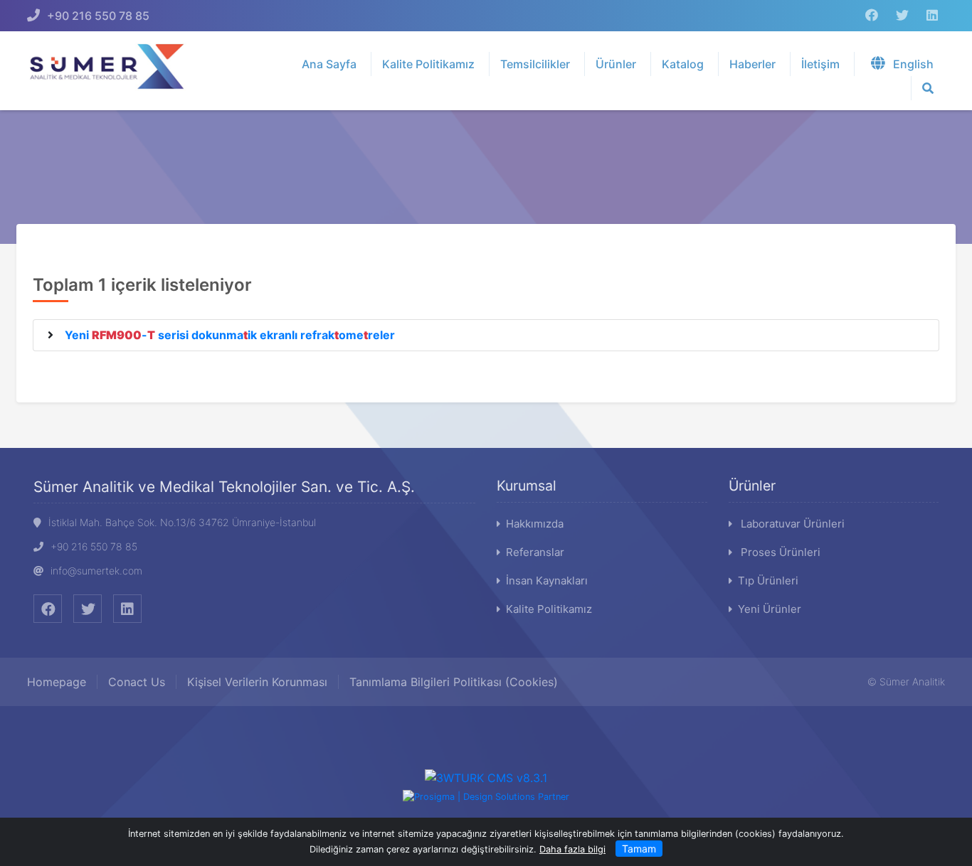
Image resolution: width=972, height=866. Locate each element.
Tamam (639, 849)
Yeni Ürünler (769, 609)
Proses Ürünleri (779, 552)
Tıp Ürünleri (768, 580)
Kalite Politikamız (549, 609)
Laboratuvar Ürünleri (791, 523)
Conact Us (136, 682)
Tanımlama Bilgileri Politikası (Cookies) (453, 682)
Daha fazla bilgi (572, 849)
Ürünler (752, 485)
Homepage (56, 682)
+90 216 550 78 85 (98, 16)
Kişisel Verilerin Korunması (257, 682)
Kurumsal (526, 485)
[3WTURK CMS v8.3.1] (486, 777)
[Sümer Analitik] (113, 65)
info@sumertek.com (96, 571)
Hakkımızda (535, 523)
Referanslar (535, 552)
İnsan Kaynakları (547, 580)
